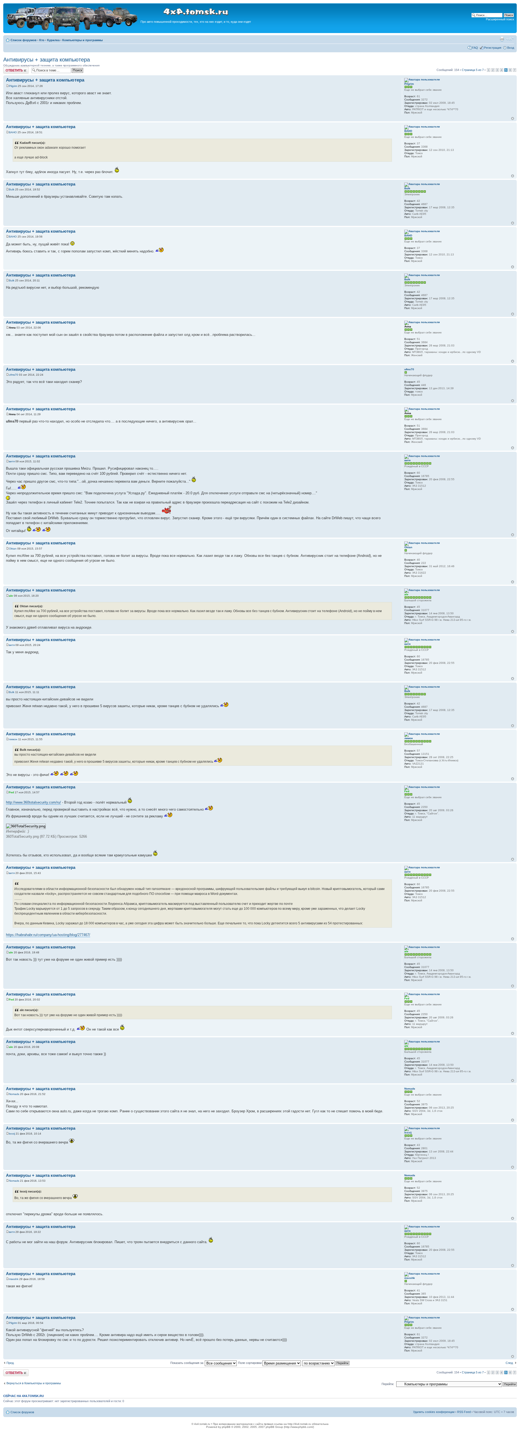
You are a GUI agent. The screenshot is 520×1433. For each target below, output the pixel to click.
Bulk (11, 189)
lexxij (12, 1133)
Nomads (14, 1094)
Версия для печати (502, 39)
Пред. (10, 1362)
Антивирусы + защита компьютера (46, 60)
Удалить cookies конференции (433, 1411)
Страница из (473, 70)
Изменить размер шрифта (510, 39)
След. (510, 1362)
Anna (12, 327)
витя (12, 461)
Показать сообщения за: (187, 1362)
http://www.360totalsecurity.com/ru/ (33, 802)
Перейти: (388, 1384)
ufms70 (13, 374)
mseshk (13, 1279)
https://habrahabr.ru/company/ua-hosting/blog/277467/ (48, 935)
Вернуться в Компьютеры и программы (33, 1383)
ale (11, 595)
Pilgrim (13, 86)
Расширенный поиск (500, 19)
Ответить (9, 68)
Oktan (13, 548)
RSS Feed (464, 1411)
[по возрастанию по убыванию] (326, 1362)
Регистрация (492, 47)
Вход (510, 47)
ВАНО (13, 132)
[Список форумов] (72, 30)
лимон (13, 739)
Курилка (53, 40)
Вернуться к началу (512, 118)
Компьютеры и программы (82, 40)
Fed (11, 792)
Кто (41, 40)
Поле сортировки (250, 1362)
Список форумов (24, 40)
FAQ (475, 47)
